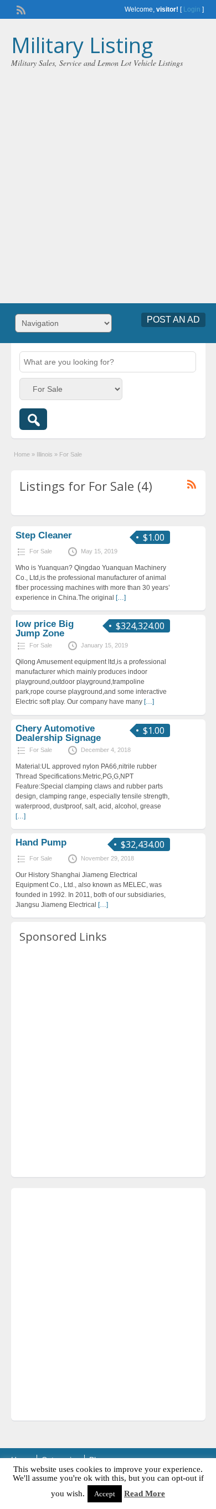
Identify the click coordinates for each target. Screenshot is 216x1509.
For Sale (40, 551)
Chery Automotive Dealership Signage (58, 733)
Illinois (45, 454)
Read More (144, 1493)
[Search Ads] (33, 419)
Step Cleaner (44, 535)
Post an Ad (173, 319)
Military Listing (82, 44)
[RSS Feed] (20, 8)
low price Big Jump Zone (45, 629)
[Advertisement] (108, 181)
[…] (121, 597)
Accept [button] (104, 1494)
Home (22, 454)
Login (191, 9)
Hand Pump (41, 842)
